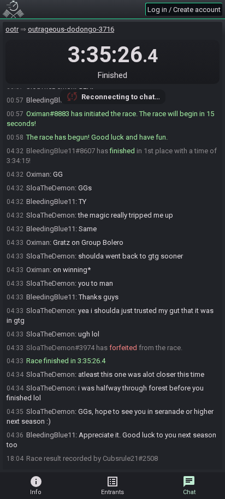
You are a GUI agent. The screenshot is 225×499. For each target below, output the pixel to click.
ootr (12, 29)
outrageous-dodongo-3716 (71, 29)
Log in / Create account (184, 9)
